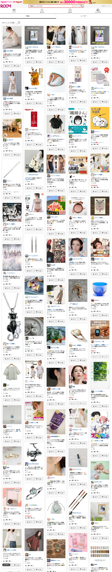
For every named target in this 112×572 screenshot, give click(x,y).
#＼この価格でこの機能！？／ (100, 345)
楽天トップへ (106, 6)
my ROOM (98, 10)
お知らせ (70, 10)
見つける (42, 10)
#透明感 (71, 262)
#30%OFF (28, 178)
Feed (14, 10)
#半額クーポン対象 (52, 309)
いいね (17, 65)
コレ (8, 65)
